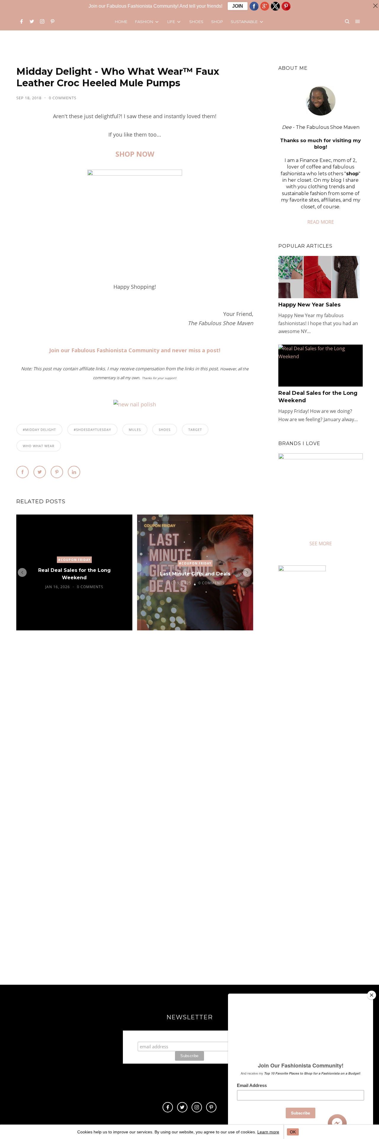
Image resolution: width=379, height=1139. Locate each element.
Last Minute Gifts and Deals (195, 574)
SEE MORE (320, 543)
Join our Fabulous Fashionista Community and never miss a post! (134, 350)
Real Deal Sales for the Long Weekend (74, 573)
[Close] (371, 995)
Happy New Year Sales (309, 304)
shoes (165, 429)
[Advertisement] (328, 801)
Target (195, 429)
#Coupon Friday (74, 560)
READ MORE (320, 222)
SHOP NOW (134, 154)
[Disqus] (134, 725)
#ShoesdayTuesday (92, 429)
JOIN (237, 6)
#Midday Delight (39, 429)
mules (135, 429)
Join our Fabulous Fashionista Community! (189, 1036)
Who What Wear (38, 446)
